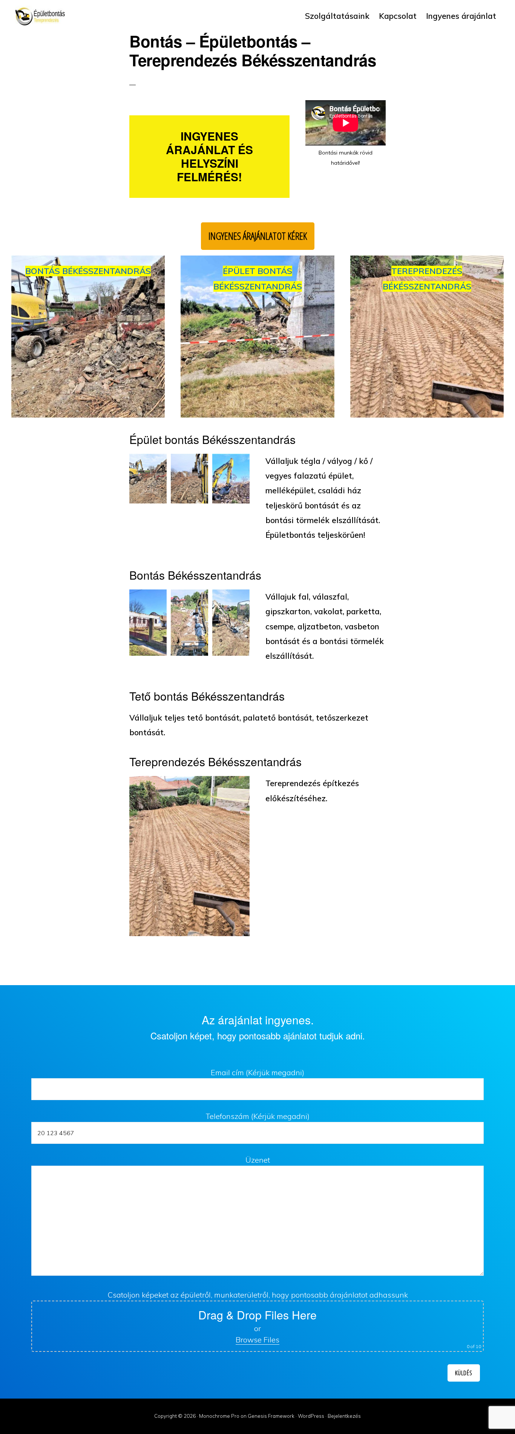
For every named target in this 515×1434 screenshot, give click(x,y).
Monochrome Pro (219, 1416)
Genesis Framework (271, 1416)
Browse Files (257, 1339)
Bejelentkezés (344, 1416)
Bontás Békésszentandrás (88, 271)
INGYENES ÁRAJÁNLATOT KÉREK (257, 236)
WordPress (311, 1416)
